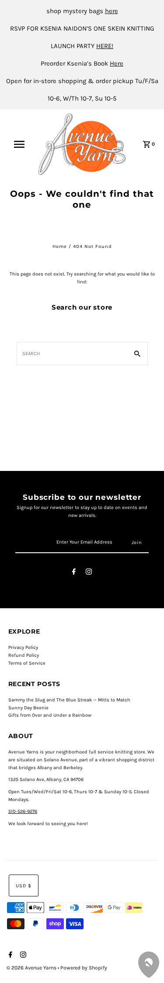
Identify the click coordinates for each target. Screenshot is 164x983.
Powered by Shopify (83, 968)
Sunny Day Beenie (28, 708)
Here (116, 63)
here (111, 11)
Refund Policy (23, 655)
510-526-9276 (22, 811)
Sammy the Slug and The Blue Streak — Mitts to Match (69, 700)
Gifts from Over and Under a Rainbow (49, 715)
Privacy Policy (23, 647)
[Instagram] (89, 573)
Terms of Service (26, 663)
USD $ (23, 886)
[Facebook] (74, 573)
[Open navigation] (22, 144)
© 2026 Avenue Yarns (32, 968)
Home (59, 246)
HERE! (104, 46)
